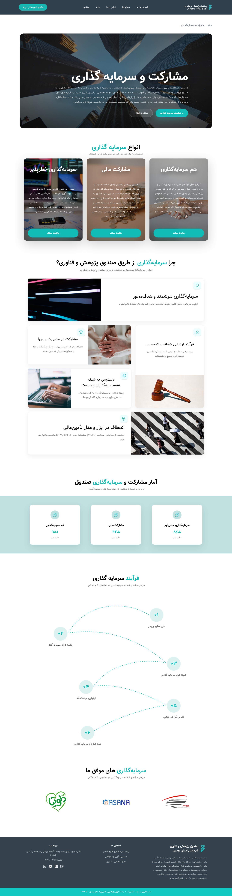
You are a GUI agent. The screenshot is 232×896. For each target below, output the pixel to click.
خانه (210, 25)
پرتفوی (86, 7)
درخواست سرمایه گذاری (171, 113)
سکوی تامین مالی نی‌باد (33, 7)
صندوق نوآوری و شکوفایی (116, 856)
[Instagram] (61, 866)
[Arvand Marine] (176, 802)
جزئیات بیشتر (179, 233)
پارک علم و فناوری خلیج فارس (116, 851)
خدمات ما (144, 7)
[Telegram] (50, 866)
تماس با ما (111, 7)
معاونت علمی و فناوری (116, 861)
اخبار (98, 7)
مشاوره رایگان (141, 113)
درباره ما (126, 7)
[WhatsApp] (44, 866)
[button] (178, 199)
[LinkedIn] (56, 866)
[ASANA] (116, 802)
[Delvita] (56, 802)
